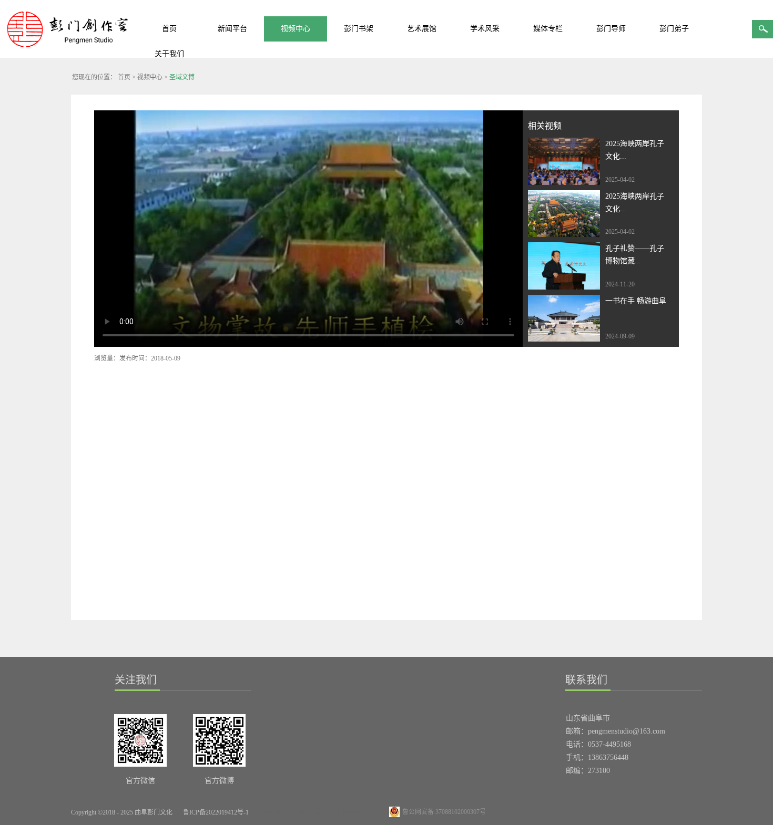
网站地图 (273, 812)
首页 (169, 29)
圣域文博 (182, 77)
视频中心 (149, 77)
